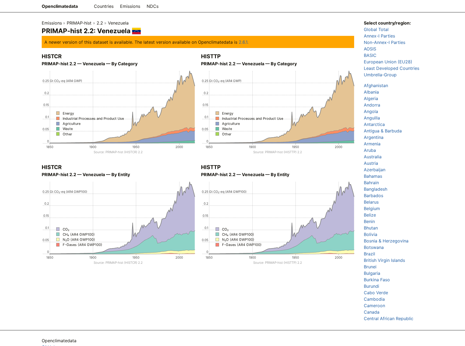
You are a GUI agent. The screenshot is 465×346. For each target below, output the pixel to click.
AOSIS (370, 49)
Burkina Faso (377, 279)
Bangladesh (375, 189)
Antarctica (374, 124)
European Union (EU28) (388, 61)
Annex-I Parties (379, 36)
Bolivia (370, 234)
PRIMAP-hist (79, 23)
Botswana (374, 247)
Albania (371, 92)
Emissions (130, 6)
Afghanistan (376, 85)
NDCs (152, 6)
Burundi (371, 286)
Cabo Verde (376, 292)
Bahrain (371, 182)
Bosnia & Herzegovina (386, 241)
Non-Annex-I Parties (384, 42)
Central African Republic (388, 318)
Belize (370, 215)
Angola (371, 111)
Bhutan (371, 228)
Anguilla (372, 118)
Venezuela (118, 23)
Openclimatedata (60, 6)
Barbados (373, 195)
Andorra (372, 105)
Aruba (370, 150)
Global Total (376, 29)
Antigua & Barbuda (383, 130)
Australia (373, 156)
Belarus (371, 202)
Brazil (369, 253)
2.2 (100, 23)
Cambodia (374, 299)
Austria (371, 163)
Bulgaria (372, 273)
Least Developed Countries (391, 68)
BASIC (370, 55)
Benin (369, 221)
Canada (371, 312)
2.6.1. (243, 42)
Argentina (373, 137)
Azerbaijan (374, 169)
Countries (104, 6)
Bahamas (373, 176)
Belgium (372, 208)
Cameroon (374, 305)
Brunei (370, 266)
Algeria (371, 98)
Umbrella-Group (380, 74)
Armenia (372, 143)
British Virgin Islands (384, 260)
